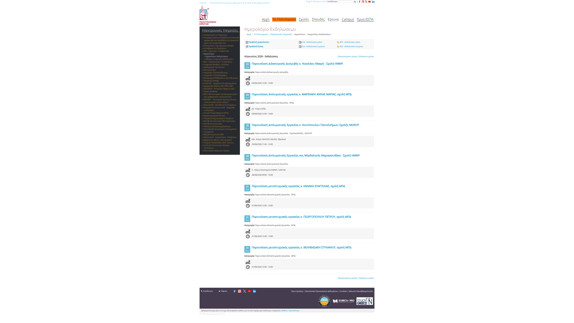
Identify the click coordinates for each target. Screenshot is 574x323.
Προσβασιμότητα (261, 2)
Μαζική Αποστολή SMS (213, 134)
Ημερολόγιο (208, 53)
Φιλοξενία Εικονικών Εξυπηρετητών (219, 121)
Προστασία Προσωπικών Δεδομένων (226, 2)
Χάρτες (224, 291)
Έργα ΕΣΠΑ (365, 19)
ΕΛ (201, 2)
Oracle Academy (210, 91)
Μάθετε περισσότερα (290, 310)
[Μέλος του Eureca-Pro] (343, 301)
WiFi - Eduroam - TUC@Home (216, 51)
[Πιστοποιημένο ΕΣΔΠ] (324, 301)
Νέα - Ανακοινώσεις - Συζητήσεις (217, 61)
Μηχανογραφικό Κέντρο (214, 115)
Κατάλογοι (208, 291)
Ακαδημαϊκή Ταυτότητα (213, 67)
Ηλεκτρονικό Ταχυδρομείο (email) (218, 45)
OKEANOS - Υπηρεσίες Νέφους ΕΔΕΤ (219, 88)
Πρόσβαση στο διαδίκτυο (214, 48)
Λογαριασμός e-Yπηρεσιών (215, 34)
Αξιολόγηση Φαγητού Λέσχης (216, 150)
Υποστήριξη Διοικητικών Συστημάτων (220, 129)
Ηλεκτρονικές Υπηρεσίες (220, 30)
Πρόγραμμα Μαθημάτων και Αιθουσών (220, 78)
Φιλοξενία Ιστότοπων (212, 123)
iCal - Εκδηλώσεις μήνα (311, 42)
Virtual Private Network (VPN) (216, 113)
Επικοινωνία (319, 1)
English (309, 1)
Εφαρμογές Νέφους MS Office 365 (218, 86)
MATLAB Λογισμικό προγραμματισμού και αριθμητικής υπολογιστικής (220, 95)
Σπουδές (318, 19)
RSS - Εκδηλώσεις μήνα (349, 42)
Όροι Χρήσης (297, 291)
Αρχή (265, 19)
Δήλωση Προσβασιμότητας (361, 291)
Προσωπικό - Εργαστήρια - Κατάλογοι (220, 137)
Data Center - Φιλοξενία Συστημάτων (219, 104)
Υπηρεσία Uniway (211, 80)
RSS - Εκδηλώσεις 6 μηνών (351, 46)
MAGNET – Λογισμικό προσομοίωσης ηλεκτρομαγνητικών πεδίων (219, 100)
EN (205, 2)
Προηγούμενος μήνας (347, 56)
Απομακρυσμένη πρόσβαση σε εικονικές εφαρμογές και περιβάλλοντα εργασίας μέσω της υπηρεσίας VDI (221, 40)
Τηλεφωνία (208, 131)
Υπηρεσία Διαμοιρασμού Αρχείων (218, 118)
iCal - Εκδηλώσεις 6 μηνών (313, 46)
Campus (348, 19)
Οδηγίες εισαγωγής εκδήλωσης (219, 59)
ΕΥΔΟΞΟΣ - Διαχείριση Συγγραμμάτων (220, 83)
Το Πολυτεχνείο (284, 19)
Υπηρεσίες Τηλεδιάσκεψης (215, 75)
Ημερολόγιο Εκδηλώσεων (216, 56)
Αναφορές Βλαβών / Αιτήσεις (216, 64)
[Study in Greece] (365, 301)
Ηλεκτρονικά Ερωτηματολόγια (216, 126)
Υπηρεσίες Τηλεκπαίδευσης (215, 72)
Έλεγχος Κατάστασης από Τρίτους (218, 142)
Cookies (248, 2)
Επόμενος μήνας (366, 56)
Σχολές (304, 19)
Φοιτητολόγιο (209, 69)
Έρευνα (333, 19)
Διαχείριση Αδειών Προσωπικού (217, 139)
